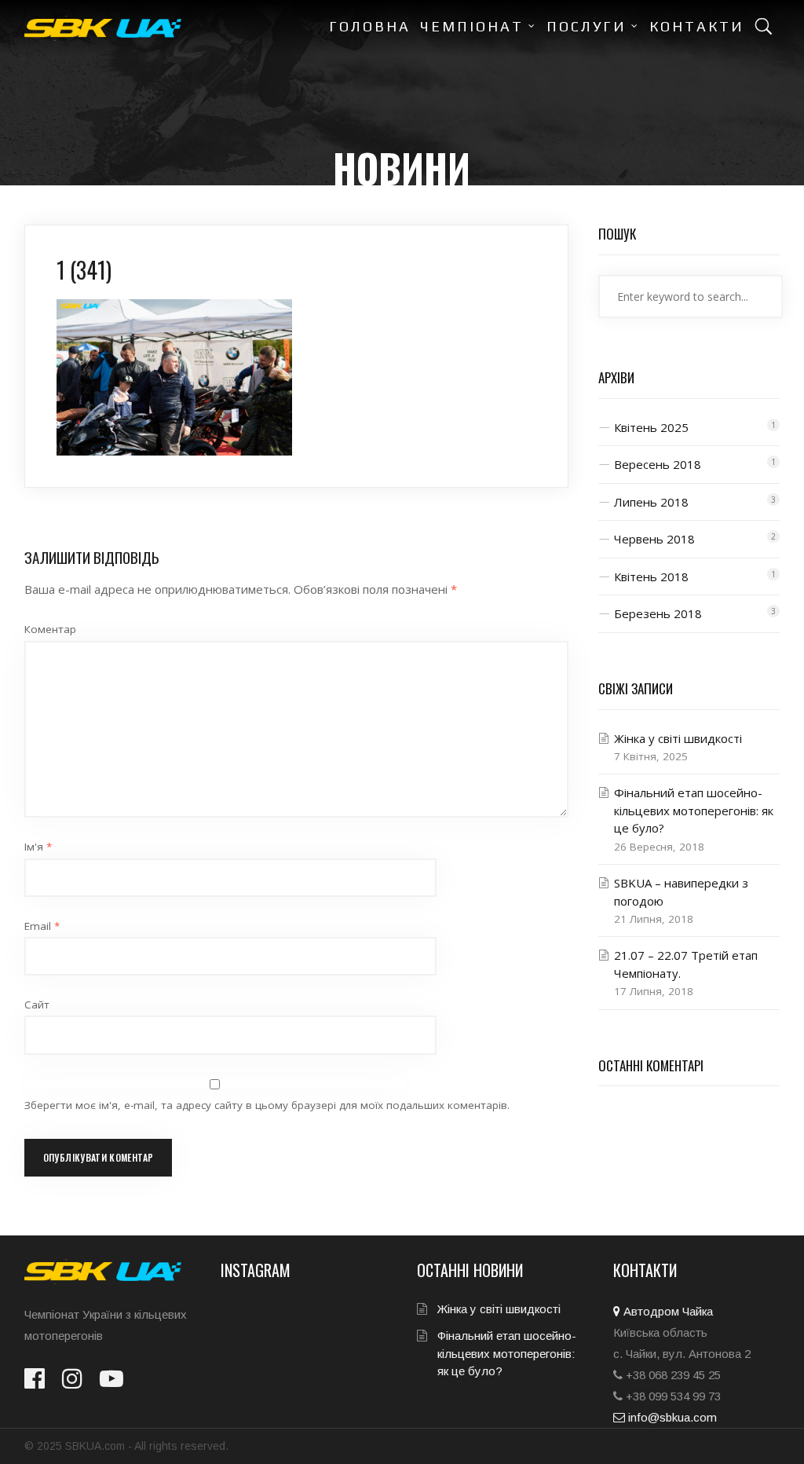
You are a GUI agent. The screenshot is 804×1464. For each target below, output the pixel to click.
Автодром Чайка (666, 1311)
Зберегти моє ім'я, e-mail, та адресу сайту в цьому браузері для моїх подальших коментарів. (267, 1105)
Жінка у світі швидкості (678, 738)
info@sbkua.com (671, 1417)
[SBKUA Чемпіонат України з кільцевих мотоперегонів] (102, 28)
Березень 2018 (658, 613)
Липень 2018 (651, 502)
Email (42, 926)
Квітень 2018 (651, 576)
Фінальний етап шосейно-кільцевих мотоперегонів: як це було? (693, 810)
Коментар (50, 629)
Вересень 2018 (657, 464)
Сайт (36, 1004)
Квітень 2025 (651, 427)
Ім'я (38, 847)
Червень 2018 (654, 539)
